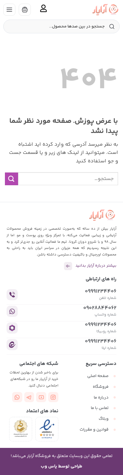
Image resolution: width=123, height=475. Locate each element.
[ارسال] (11, 178)
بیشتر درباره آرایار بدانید (95, 266)
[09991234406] (12, 294)
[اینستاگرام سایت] (53, 397)
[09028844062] (12, 311)
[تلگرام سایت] (29, 397)
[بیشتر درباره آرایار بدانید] (68, 266)
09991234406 (100, 291)
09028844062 (99, 308)
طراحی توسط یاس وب (61, 466)
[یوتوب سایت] (41, 397)
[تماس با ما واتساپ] (17, 397)
